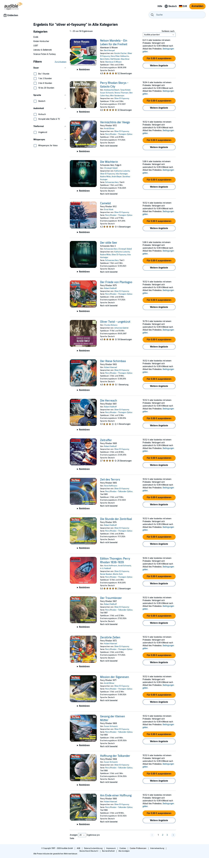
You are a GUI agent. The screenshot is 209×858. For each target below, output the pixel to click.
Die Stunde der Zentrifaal (116, 519)
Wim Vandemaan (117, 96)
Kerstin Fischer (120, 53)
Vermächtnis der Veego (115, 122)
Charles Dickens (110, 325)
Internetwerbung (157, 848)
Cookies (123, 848)
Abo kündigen (124, 851)
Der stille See (108, 243)
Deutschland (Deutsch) (89, 851)
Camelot (105, 203)
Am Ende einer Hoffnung (116, 795)
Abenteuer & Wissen (113, 62)
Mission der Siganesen (114, 677)
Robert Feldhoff (110, 288)
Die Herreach (108, 400)
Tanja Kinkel (125, 90)
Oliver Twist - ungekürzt (115, 322)
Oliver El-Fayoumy (121, 98)
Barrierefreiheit (108, 851)
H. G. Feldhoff (105, 568)
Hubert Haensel (110, 367)
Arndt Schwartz (124, 566)
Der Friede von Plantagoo (116, 282)
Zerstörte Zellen (110, 637)
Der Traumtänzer (111, 598)
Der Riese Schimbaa (113, 361)
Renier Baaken (106, 574)
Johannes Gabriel (121, 328)
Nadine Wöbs (105, 177)
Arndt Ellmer (109, 128)
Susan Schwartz (107, 93)
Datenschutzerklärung (93, 848)
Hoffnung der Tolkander (115, 756)
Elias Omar (125, 59)
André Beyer (117, 177)
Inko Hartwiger (122, 174)
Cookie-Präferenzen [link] (138, 848)
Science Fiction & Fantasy (44, 54)
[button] (49, 68)
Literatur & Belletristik (42, 50)
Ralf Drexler (115, 59)
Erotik (35, 37)
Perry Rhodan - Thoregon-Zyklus (118, 134)
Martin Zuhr (118, 574)
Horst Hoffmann (110, 486)
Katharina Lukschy (122, 171)
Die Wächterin (109, 162)
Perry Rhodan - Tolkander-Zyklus (118, 491)
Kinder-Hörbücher (41, 41)
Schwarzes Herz (112, 182)
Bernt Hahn (105, 59)
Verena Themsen (121, 93)
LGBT (35, 45)
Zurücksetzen (60, 62)
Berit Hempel (109, 50)
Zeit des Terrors (110, 479)
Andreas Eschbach (111, 90)
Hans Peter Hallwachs (120, 56)
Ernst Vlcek (108, 209)
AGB (79, 848)
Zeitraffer (106, 440)
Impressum (111, 848)
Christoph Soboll (110, 168)
